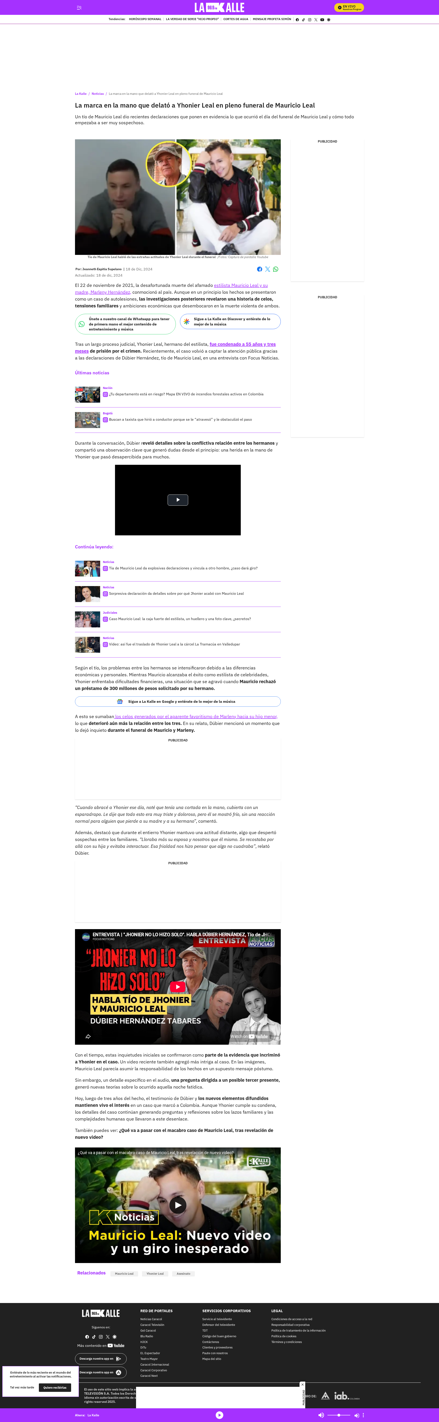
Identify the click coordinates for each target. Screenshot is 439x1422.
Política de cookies (283, 1336)
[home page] (219, 7)
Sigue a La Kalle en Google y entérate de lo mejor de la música (181, 701)
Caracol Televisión (152, 1325)
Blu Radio (146, 1336)
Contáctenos (210, 1341)
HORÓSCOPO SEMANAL (145, 19)
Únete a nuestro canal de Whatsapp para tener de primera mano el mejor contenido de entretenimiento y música (129, 324)
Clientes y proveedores (217, 1347)
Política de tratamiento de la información (298, 1330)
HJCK (144, 1341)
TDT (205, 1330)
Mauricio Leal (124, 1274)
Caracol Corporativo (153, 1370)
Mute (321, 1415)
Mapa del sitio (211, 1359)
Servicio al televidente (217, 1319)
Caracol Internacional (154, 1364)
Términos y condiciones (286, 1341)
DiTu (143, 1347)
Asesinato (183, 1274)
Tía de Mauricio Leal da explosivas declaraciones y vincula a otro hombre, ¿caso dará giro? (183, 568)
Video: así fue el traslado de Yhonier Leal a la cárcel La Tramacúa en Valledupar (174, 644)
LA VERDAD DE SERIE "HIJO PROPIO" (192, 19)
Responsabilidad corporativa (290, 1325)
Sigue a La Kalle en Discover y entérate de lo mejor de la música (232, 321)
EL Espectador (150, 1353)
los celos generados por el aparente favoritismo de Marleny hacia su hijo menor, (196, 716)
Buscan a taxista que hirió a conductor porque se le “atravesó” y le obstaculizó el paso (180, 419)
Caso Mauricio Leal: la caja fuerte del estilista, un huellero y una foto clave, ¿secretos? (180, 618)
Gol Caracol (148, 1330)
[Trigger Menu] (79, 7)
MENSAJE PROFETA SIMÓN (272, 19)
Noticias (98, 93)
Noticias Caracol (151, 1319)
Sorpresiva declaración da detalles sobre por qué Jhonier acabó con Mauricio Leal (176, 593)
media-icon (219, 1415)
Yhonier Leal (155, 1274)
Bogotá (107, 413)
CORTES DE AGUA (235, 19)
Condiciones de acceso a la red (291, 1319)
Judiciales (110, 613)
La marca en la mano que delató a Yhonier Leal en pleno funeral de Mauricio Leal (166, 93)
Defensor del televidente (218, 1325)
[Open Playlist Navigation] (363, 1415)
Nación (107, 388)
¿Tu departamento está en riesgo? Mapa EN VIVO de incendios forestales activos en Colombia (186, 394)
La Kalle (81, 93)
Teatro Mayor (149, 1359)
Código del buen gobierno (219, 1336)
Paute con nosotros (215, 1353)
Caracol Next (149, 1375)
